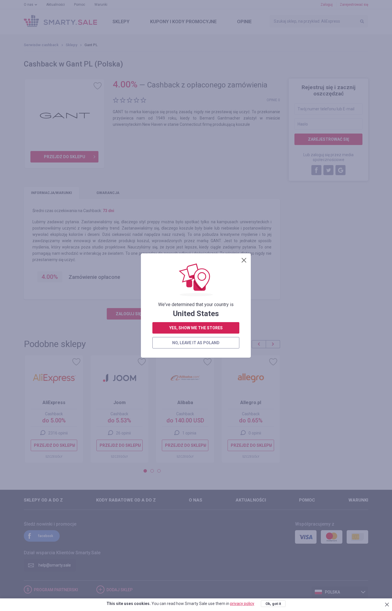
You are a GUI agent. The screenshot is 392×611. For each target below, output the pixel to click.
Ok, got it (273, 604)
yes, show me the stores (196, 328)
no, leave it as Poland (196, 342)
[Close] (244, 260)
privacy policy (242, 603)
